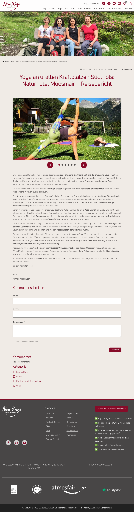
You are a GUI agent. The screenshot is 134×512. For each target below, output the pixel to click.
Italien (19, 377)
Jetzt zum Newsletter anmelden (111, 409)
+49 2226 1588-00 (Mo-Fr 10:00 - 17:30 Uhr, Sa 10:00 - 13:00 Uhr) (34, 466)
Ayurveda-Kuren (66, 9)
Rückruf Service (53, 422)
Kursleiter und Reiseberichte (28, 381)
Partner (69, 418)
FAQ (48, 426)
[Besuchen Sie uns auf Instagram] (108, 3)
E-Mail (16, 309)
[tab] (59, 164)
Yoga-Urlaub (48, 9)
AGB (48, 431)
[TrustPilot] (111, 489)
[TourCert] (36, 489)
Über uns (50, 413)
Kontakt (49, 418)
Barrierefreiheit (52, 439)
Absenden (115, 350)
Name (15, 295)
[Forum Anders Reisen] (13, 489)
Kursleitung (71, 422)
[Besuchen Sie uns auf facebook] (8, 442)
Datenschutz (72, 431)
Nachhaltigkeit (114, 9)
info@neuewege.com (101, 464)
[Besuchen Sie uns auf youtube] (24, 442)
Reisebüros (71, 426)
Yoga (18, 386)
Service (128, 9)
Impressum (71, 435)
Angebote (99, 9)
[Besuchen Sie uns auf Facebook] (103, 3)
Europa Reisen (22, 372)
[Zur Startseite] (11, 6)
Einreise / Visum (53, 435)
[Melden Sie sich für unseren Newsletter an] (119, 3)
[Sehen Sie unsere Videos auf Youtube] (114, 3)
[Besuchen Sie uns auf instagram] (16, 442)
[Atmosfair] (69, 490)
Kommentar (18, 322)
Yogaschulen (72, 413)
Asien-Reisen (84, 9)
